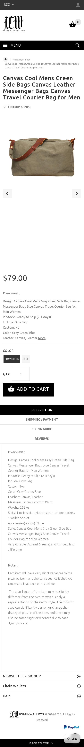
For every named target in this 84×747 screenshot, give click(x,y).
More (42, 338)
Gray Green (11, 359)
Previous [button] (7, 193)
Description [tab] (41, 410)
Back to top (39, 743)
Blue (26, 359)
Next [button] (76, 193)
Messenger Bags (21, 59)
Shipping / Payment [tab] (42, 419)
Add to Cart (32, 389)
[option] (42, 155)
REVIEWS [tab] (42, 438)
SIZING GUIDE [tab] (42, 429)
